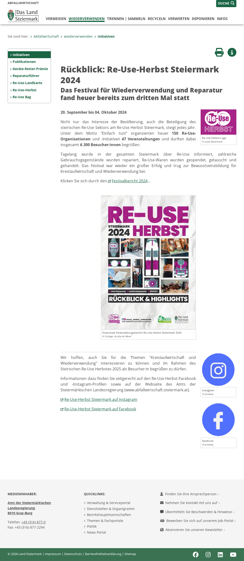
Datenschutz (73, 554)
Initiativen (106, 36)
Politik (92, 526)
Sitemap (130, 554)
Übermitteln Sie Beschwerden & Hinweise (199, 512)
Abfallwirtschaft (46, 36)
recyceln (157, 18)
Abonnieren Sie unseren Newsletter (194, 529)
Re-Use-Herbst (24, 90)
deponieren (203, 18)
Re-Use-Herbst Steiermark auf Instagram (100, 399)
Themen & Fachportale (105, 520)
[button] (226, 3)
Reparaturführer (26, 75)
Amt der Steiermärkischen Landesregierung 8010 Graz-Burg (29, 507)
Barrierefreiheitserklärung (103, 554)
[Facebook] (218, 419)
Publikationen (24, 61)
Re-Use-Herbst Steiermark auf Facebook (100, 409)
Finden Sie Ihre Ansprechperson (191, 494)
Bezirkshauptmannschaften (109, 514)
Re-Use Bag (22, 97)
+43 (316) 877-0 (33, 522)
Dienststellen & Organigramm (111, 508)
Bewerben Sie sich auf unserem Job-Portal (200, 520)
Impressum (53, 554)
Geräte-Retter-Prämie (30, 68)
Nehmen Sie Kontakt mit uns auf (191, 502)
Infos (222, 18)
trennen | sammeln (126, 18)
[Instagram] (218, 369)
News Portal (96, 532)
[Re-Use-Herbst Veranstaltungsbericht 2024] (218, 121)
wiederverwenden (87, 18)
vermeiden (56, 18)
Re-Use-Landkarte (27, 83)
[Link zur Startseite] (23, 15)
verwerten (178, 18)
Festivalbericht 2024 (129, 181)
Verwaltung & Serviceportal (108, 502)
